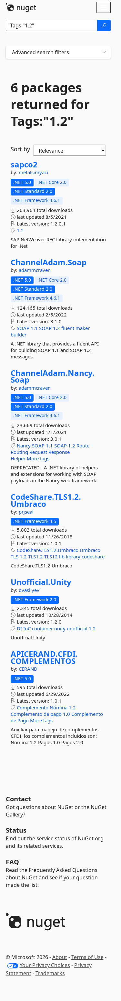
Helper (18, 458)
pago (56, 714)
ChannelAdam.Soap (48, 262)
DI (19, 628)
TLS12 (51, 556)
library (73, 556)
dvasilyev (29, 590)
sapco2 (24, 164)
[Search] (104, 25)
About (59, 957)
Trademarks (50, 973)
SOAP (23, 328)
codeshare (93, 556)
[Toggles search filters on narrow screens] (103, 52)
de (46, 714)
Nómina (58, 707)
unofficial (77, 628)
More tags (38, 458)
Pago (23, 720)
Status (16, 830)
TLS (14, 556)
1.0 (66, 714)
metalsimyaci (33, 172)
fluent (67, 328)
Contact (18, 799)
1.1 (34, 328)
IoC (27, 628)
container (42, 628)
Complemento (32, 707)
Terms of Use (87, 957)
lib (62, 556)
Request (38, 452)
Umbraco (90, 550)
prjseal (26, 511)
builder (18, 334)
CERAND (28, 669)
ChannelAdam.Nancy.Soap (53, 376)
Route (82, 445)
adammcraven (35, 270)
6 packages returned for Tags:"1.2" (50, 104)
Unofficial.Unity (41, 582)
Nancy (24, 445)
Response (59, 452)
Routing (19, 452)
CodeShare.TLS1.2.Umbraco (46, 500)
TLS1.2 (35, 556)
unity (60, 628)
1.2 (20, 230)
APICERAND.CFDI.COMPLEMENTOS (44, 657)
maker (83, 328)
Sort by (20, 149)
